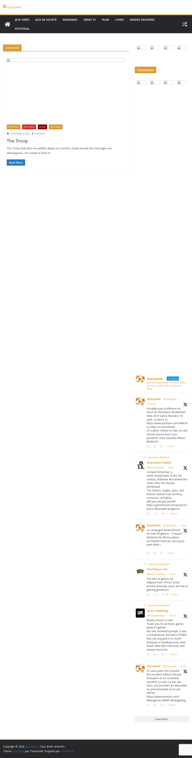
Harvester (39, 133)
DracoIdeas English (159, 462)
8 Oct (183, 666)
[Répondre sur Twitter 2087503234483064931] (149, 447)
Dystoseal (22, 28)
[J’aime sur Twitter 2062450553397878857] (162, 553)
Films (105, 19)
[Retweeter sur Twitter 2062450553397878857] (155, 553)
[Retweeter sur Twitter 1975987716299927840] (155, 705)
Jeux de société (46, 19)
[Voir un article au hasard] (184, 24)
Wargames (70, 19)
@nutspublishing (156, 615)
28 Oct (172, 615)
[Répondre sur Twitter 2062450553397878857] (149, 553)
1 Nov (173, 574)
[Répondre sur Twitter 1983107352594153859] (149, 654)
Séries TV (89, 19)
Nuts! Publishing (157, 610)
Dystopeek (154, 399)
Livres (119, 19)
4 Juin (183, 525)
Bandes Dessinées (142, 19)
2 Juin (171, 467)
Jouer (42, 127)
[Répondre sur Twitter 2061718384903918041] (149, 514)
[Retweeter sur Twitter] (145, 457)
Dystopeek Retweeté (159, 457)
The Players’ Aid (157, 569)
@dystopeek (169, 399)
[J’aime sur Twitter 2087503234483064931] (162, 447)
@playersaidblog (156, 574)
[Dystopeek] (7, 24)
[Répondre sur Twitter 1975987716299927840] (149, 705)
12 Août (151, 404)
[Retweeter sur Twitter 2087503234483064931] (155, 447)
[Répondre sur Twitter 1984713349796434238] (149, 595)
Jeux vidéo (22, 19)
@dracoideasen (155, 467)
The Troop (17, 141)
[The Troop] (66, 91)
